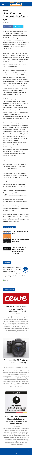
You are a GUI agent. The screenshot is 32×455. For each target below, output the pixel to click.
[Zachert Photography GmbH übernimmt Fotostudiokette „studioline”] (7, 248)
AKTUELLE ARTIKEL (9, 227)
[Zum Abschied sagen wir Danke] (7, 236)
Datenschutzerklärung (23, 450)
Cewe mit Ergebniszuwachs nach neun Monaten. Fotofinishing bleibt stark (16, 309)
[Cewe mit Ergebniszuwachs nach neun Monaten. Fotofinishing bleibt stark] (16, 298)
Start (3, 8)
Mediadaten (13, 450)
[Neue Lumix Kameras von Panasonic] (7, 241)
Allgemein (8, 8)
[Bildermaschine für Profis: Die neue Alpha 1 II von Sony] (16, 347)
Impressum (6, 450)
